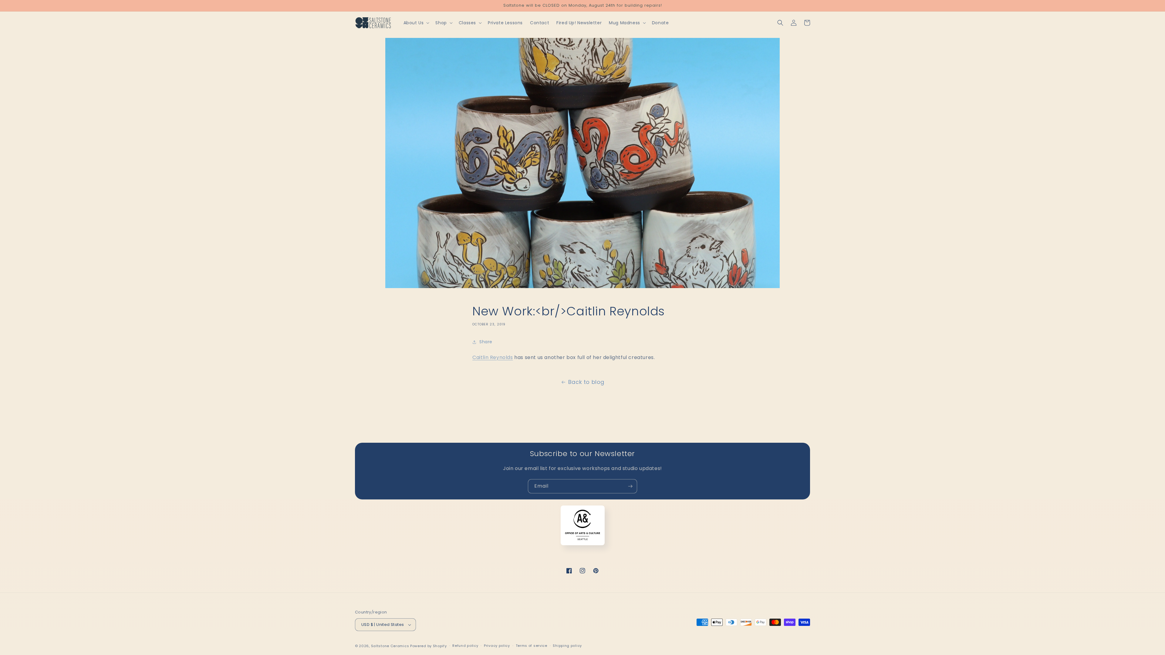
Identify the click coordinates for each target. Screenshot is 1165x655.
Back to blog (586, 382)
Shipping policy (567, 645)
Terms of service (531, 645)
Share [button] (485, 342)
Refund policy (465, 645)
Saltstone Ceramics (390, 645)
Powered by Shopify (428, 645)
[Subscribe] (630, 486)
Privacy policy (497, 645)
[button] (416, 22)
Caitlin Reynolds (492, 357)
